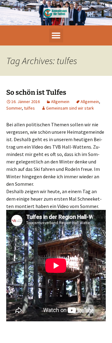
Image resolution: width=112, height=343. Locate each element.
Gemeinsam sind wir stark (70, 108)
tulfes (29, 108)
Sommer (14, 108)
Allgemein (60, 101)
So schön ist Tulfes (36, 92)
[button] (56, 35)
